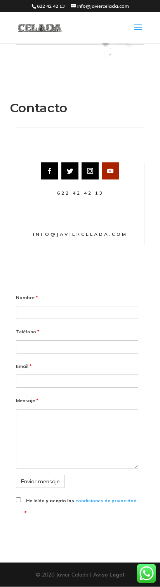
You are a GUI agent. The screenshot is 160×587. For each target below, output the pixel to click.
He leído (81, 500)
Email (24, 366)
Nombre (27, 297)
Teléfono (28, 331)
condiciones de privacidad (106, 500)
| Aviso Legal (107, 574)
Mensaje (27, 400)
